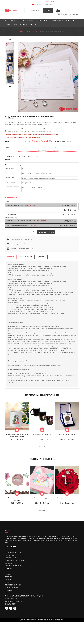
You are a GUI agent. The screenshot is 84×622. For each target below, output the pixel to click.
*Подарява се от (10, 177)
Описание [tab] (10, 257)
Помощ (7, 582)
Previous (10, 38)
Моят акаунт (49, 4)
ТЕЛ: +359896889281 (11, 599)
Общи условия (10, 555)
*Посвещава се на (10, 173)
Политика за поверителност (15, 561)
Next (10, 85)
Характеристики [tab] (26, 257)
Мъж (74, 21)
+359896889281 (49, 2)
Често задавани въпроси (13, 552)
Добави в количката (47, 232)
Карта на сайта (10, 563)
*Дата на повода (10, 182)
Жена (67, 21)
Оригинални (42, 21)
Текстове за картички (13, 585)
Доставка (8, 577)
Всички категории (11, 588)
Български (38, 4)
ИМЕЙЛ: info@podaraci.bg (13, 601)
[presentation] (40, 447)
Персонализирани (56, 21)
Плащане (8, 574)
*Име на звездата (10, 168)
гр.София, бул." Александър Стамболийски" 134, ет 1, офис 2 (25, 596)
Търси (48, 10)
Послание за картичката (12, 186)
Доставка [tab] (41, 257)
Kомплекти (31, 21)
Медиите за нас (10, 558)
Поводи (21, 21)
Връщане (8, 580)
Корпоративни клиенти (13, 566)
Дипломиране (10, 21)
